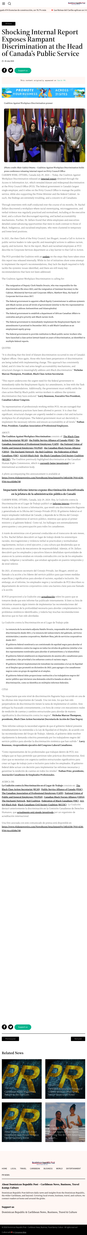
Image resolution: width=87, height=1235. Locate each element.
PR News (8, 23)
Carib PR (61, 80)
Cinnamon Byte (20, 1232)
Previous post (10, 1039)
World (59, 1168)
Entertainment (73, 1168)
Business (48, 1168)
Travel (23, 1168)
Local (13, 1168)
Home (4, 1168)
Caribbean (35, 1168)
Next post (78, 1039)
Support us (23, 70)
